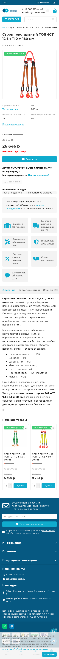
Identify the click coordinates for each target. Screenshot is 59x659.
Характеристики (29, 289)
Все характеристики (13, 124)
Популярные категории (19, 560)
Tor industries (10, 109)
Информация (12, 542)
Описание (8, 289)
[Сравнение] (38, 2)
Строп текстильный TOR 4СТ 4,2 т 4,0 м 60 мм (15, 456)
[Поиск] (53, 19)
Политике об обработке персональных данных (25, 649)
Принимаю (49, 654)
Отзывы (49, 289)
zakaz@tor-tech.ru (35, 12)
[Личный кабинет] (54, 2)
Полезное (9, 551)
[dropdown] (4, 2)
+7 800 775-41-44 (34, 9)
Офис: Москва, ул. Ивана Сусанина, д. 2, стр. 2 (30, 592)
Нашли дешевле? (38, 175)
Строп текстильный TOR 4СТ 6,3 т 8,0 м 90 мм (43, 456)
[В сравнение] (25, 428)
